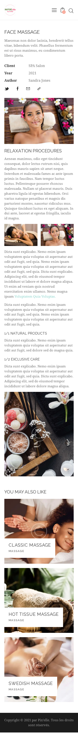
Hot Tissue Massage (34, 614)
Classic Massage (30, 545)
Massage (16, 551)
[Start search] (71, 11)
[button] (39, 88)
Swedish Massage (31, 683)
